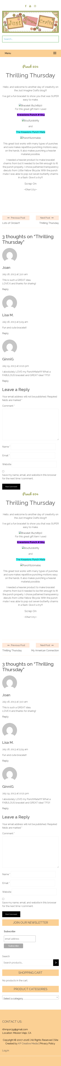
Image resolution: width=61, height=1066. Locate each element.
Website (6, 464)
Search (6, 956)
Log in (5, 1050)
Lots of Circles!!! (11, 223)
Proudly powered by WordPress (25, 1057)
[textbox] (30, 998)
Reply (5, 289)
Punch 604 (30, 66)
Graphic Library (38, 1061)
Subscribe (9, 931)
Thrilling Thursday (49, 223)
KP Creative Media (28, 1043)
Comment (8, 405)
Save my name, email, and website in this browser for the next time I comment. (29, 477)
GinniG (7, 359)
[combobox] (30, 997)
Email (6, 455)
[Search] (56, 962)
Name (6, 446)
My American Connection (45, 650)
